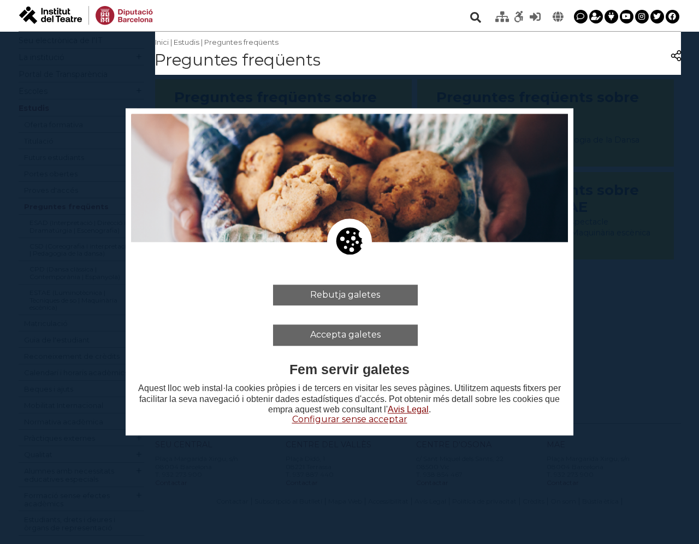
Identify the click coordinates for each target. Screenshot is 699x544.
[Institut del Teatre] (86, 14)
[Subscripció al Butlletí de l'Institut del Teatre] (596, 16)
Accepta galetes (345, 335)
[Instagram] (642, 16)
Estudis (186, 42)
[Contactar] (581, 16)
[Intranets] (502, 16)
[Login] (535, 16)
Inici (162, 42)
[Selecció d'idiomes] (558, 16)
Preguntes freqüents (241, 42)
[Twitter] (657, 16)
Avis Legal (408, 409)
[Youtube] (626, 16)
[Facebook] (672, 16)
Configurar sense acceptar (349, 419)
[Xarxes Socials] (611, 16)
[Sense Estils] (519, 16)
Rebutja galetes (345, 294)
